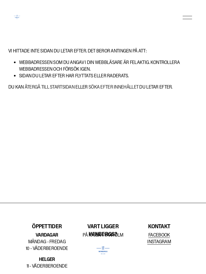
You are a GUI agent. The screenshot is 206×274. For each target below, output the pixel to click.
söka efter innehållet (113, 86)
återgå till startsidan (50, 86)
